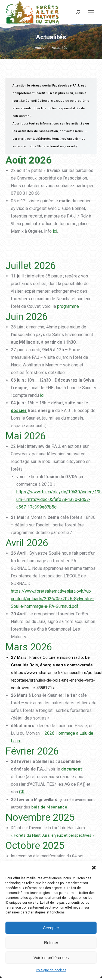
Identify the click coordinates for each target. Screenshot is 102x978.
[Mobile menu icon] (91, 12)
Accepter (51, 927)
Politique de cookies (51, 970)
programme (68, 306)
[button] (94, 867)
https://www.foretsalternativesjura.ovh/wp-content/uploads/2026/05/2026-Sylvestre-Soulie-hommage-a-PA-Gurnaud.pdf (52, 599)
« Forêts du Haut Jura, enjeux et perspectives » (52, 835)
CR (21, 791)
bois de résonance (49, 807)
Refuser (51, 942)
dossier (19, 410)
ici (55, 231)
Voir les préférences (51, 957)
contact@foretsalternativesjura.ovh (52, 138)
